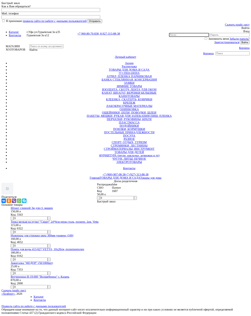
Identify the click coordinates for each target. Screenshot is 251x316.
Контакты (15, 35)
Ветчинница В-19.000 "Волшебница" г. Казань (40, 276)
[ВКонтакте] (3, 201)
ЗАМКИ (129, 82)
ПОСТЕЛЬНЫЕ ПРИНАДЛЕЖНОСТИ (129, 132)
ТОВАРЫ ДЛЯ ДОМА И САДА (129, 69)
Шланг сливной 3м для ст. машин (32, 208)
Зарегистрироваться (226, 42)
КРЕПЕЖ (129, 102)
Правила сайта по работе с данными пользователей (33, 306)
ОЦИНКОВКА (129, 109)
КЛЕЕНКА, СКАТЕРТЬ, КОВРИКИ (129, 99)
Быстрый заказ (106, 201)
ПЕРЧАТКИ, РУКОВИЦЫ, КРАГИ (129, 119)
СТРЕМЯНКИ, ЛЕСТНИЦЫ (129, 145)
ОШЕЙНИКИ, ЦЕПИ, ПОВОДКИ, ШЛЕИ (129, 112)
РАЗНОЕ (129, 139)
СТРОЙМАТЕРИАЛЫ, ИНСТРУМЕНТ (129, 148)
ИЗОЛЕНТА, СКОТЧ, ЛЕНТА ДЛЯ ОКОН (129, 89)
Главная (95, 177)
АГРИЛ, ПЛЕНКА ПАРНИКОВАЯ (129, 76)
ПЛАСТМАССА (129, 122)
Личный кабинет (125, 56)
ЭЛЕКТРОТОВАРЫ (129, 162)
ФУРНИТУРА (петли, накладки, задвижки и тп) (129, 155)
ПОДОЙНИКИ (129, 125)
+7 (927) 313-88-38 (137, 174)
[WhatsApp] (19, 201)
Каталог (14, 32)
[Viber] (14, 201)
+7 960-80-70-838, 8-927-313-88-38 (98, 33)
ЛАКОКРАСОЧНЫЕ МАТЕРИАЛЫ (129, 106)
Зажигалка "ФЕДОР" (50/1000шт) (32, 263)
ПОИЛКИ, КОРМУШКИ (129, 129)
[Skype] (24, 201)
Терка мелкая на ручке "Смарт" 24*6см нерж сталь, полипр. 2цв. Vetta (54, 221)
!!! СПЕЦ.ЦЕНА (129, 73)
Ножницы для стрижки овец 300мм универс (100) (42, 235)
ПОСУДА (129, 135)
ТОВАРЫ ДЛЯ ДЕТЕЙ (129, 152)
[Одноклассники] (9, 201)
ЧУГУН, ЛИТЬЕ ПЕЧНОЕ (129, 158)
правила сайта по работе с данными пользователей (55, 21)
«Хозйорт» (8, 293)
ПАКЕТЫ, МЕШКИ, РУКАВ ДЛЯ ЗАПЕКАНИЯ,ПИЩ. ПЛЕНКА (129, 115)
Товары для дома (150, 177)
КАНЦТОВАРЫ (129, 96)
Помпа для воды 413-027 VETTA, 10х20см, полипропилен (47, 249)
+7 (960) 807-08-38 (114, 174)
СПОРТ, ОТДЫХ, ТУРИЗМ (129, 142)
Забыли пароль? (240, 38)
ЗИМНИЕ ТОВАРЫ (129, 86)
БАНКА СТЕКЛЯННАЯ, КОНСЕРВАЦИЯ (129, 79)
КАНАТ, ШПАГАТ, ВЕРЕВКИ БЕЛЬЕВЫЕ (129, 92)
